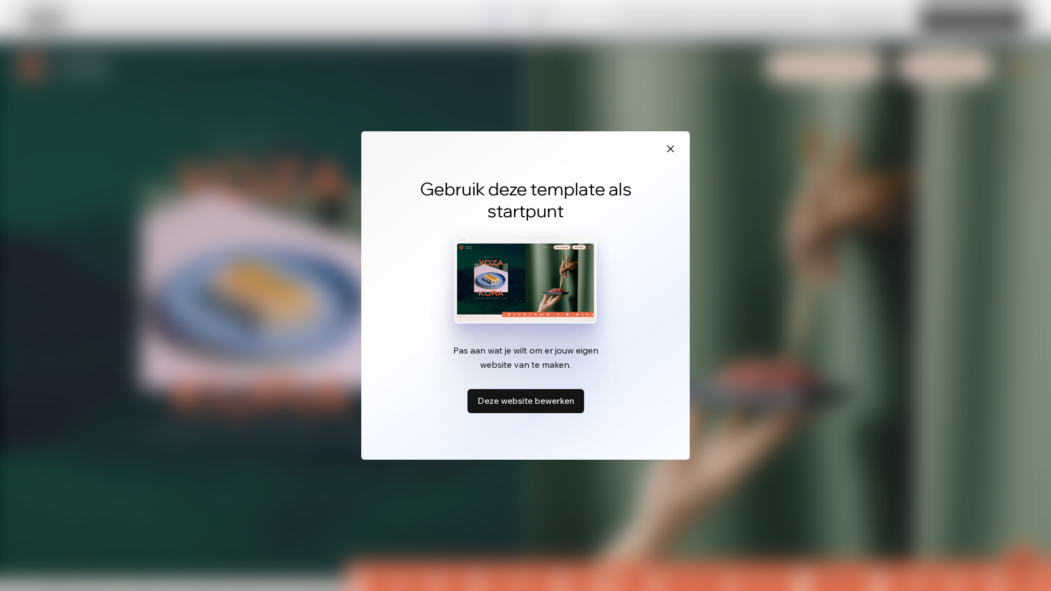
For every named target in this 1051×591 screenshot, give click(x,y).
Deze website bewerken (525, 400)
